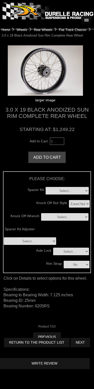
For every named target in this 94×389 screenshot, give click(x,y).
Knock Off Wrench (25, 216)
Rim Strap (54, 264)
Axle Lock (43, 250)
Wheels (22, 30)
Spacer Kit (36, 189)
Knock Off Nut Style (51, 203)
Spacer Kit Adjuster (20, 229)
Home (6, 30)
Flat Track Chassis (72, 30)
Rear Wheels (43, 30)
